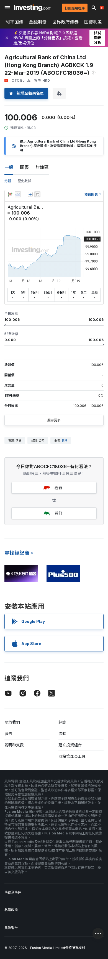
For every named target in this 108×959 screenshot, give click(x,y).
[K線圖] (10, 194)
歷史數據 (24, 181)
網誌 (62, 722)
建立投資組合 (70, 745)
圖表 (24, 167)
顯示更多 (54, 420)
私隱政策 (11, 910)
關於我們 (12, 722)
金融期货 (38, 22)
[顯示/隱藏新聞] (37, 194)
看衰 (58, 487)
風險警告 (11, 928)
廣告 (8, 733)
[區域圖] (18, 194)
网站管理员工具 (72, 756)
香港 (64, 440)
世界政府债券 (65, 22)
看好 (58, 513)
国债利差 (93, 22)
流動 (62, 733)
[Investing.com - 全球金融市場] (32, 7)
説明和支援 (14, 745)
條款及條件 (12, 892)
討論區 (42, 167)
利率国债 (14, 22)
